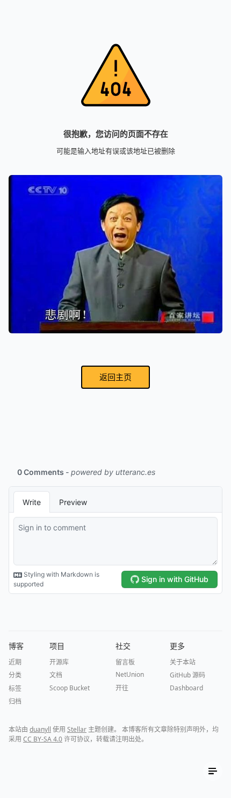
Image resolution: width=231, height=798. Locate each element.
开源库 (59, 662)
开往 (122, 687)
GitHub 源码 (187, 675)
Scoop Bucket (69, 687)
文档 (55, 675)
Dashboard (186, 687)
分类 (15, 675)
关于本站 (183, 662)
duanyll (40, 729)
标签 (15, 688)
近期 (15, 662)
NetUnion (130, 674)
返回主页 (115, 377)
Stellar (76, 729)
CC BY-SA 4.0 (42, 739)
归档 (15, 701)
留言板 (125, 662)
